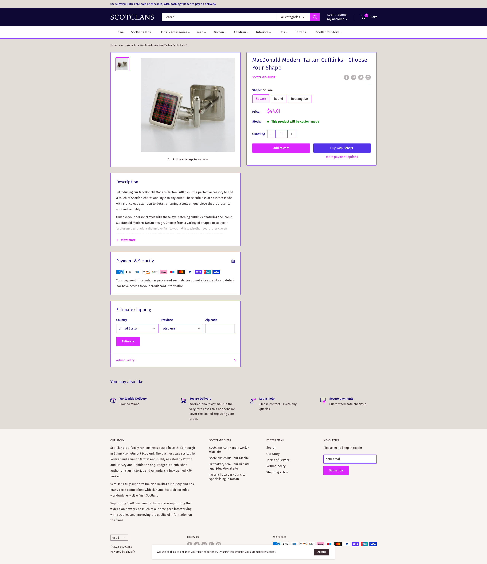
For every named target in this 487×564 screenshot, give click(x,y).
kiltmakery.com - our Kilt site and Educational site (229, 466)
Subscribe (336, 470)
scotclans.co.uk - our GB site (229, 458)
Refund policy (276, 466)
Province (167, 320)
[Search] (315, 17)
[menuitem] (117, 32)
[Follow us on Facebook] (189, 544)
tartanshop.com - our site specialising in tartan (227, 477)
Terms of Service (278, 460)
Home (113, 45)
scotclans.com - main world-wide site (229, 450)
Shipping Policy (277, 472)
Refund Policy (124, 360)
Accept (322, 552)
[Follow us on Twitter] (197, 544)
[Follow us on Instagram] (204, 544)
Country (121, 320)
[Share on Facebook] (346, 77)
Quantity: (258, 134)
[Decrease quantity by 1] (271, 134)
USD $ (115, 537)
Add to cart (281, 148)
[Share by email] (368, 77)
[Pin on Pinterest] (353, 77)
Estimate (128, 341)
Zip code (211, 320)
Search (271, 447)
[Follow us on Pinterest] (211, 544)
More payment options (342, 157)
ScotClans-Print (263, 77)
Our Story (273, 454)
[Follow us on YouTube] (218, 544)
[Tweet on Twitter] (361, 77)
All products (128, 45)
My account (336, 19)
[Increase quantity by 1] (292, 134)
